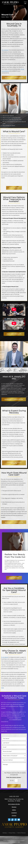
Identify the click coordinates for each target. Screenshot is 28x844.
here (2, 687)
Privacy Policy (12, 832)
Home (3, 16)
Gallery (14, 809)
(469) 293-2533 (14, 796)
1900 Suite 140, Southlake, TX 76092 (14, 800)
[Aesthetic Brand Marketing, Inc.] (18, 842)
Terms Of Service (21, 832)
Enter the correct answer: (14, 777)
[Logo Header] (9, 3)
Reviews (14, 807)
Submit (14, 785)
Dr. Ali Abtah (4, 657)
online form (4, 717)
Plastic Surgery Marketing (9, 840)
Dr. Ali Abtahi (5, 50)
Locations (14, 812)
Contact (14, 815)
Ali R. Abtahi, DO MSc (14, 804)
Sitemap (5, 832)
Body (7, 16)
